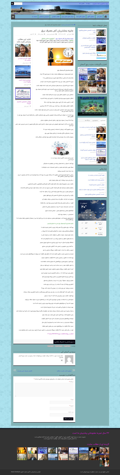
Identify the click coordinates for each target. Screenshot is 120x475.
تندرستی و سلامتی (44, 17)
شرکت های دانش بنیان (68, 17)
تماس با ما (81, 3)
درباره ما (88, 3)
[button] (83, 215)
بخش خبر (99, 17)
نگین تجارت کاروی (25, 472)
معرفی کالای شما (80, 17)
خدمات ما (34, 17)
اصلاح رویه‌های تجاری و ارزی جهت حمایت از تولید (88, 158)
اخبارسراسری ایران (66, 25)
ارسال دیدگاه (40, 34)
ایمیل (71, 406)
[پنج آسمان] (60, 10)
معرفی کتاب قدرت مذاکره (64, 370)
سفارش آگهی (90, 17)
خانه (105, 16)
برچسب (103, 124)
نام (72, 399)
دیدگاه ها (87, 120)
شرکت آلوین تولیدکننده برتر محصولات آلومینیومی (88, 46)
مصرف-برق (50, 346)
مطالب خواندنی (56, 17)
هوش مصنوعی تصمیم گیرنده (24, 103)
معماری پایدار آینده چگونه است (25, 81)
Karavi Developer (15, 472)
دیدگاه (71, 382)
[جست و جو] (12, 3)
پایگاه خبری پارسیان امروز (89, 53)
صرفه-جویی (67, 346)
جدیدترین (102, 120)
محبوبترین (95, 120)
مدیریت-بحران (59, 346)
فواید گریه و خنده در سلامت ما (24, 59)
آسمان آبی (69, 34)
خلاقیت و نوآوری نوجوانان (89, 38)
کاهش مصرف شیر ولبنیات (24, 370)
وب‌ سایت (70, 412)
